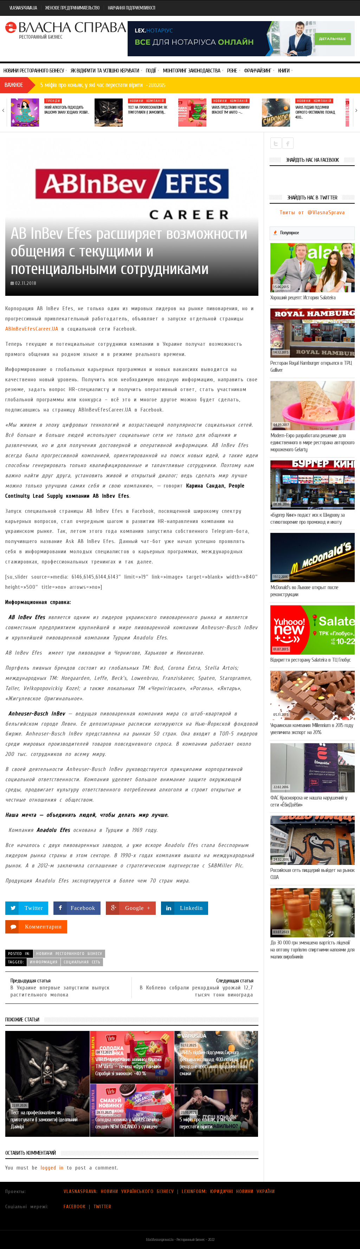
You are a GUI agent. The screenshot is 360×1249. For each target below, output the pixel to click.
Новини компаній (147, 101)
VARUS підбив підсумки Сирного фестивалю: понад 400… (315, 112)
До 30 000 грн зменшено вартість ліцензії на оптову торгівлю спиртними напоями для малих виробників (312, 949)
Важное (14, 85)
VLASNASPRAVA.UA (23, 8)
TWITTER (102, 1207)
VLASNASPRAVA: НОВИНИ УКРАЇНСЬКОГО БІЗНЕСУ (119, 1191)
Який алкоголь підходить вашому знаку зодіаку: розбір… (66, 110)
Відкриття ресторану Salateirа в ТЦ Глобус (310, 660)
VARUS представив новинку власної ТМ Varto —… (230, 110)
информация (44, 962)
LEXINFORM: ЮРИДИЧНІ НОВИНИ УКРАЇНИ (228, 1191)
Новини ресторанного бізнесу (69, 953)
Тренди (53, 101)
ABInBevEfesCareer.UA (31, 329)
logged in (52, 1168)
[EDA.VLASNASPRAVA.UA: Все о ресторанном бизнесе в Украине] (66, 30)
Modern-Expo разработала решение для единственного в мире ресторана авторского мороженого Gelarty (312, 442)
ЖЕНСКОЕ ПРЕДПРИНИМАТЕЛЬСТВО (72, 8)
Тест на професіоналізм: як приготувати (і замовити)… (147, 110)
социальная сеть (82, 962)
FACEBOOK (75, 1207)
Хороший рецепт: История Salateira (302, 297)
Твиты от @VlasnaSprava (312, 212)
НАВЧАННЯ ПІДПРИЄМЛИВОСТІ (131, 8)
